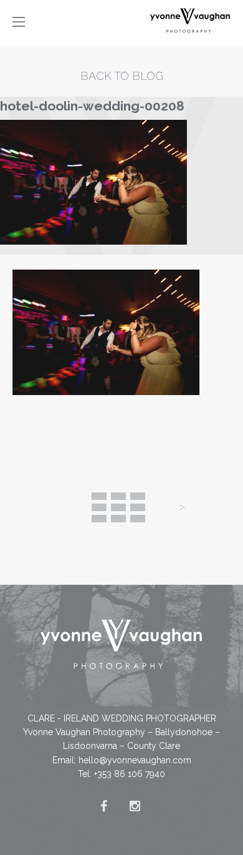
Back (118, 507)
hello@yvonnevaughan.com (135, 760)
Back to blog (121, 75)
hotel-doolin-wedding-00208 (92, 106)
